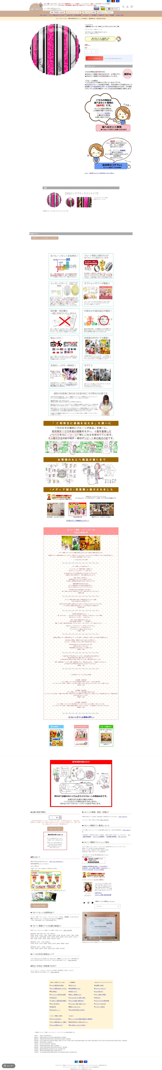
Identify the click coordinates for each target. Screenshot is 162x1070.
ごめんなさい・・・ (55, 1010)
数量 (86, 48)
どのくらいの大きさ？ (55, 1019)
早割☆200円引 (43, 15)
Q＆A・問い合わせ (54, 1003)
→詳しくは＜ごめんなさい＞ (56, 861)
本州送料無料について (74, 988)
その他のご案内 (119, 15)
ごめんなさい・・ (105, 868)
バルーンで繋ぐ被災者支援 (103, 895)
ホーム (86, 173)
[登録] (118, 906)
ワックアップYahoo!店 (87, 869)
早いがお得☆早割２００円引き (77, 1010)
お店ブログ (98, 893)
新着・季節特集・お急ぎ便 (57, 12)
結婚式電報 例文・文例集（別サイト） (78, 1022)
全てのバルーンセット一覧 (73, 12)
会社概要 (112, 15)
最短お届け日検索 (39, 906)
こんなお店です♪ (99, 991)
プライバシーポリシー (100, 988)
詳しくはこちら (55, 829)
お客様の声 (101, 15)
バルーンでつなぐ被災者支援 (102, 1000)
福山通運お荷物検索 (111, 836)
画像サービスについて (74, 1006)
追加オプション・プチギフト (105, 12)
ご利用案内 (94, 15)
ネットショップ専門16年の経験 (58, 994)
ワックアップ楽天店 (99, 869)
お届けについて (73, 991)
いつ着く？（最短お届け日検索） (58, 1000)
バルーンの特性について (56, 1025)
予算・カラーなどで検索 (89, 12)
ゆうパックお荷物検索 (98, 836)
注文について (72, 985)
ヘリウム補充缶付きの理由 (56, 985)
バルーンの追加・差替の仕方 (76, 1000)
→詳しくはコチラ (35, 870)
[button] (123, 7)
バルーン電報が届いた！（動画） (58, 1022)
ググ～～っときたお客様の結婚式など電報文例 (80, 1019)
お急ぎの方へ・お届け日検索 (74, 15)
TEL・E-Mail (85, 856)
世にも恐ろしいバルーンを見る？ (77, 1025)
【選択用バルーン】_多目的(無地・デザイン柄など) (101, 173)
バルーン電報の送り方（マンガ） (58, 988)
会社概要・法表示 (99, 985)
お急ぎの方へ (53, 997)
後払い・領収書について (75, 994)
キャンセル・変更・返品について (77, 1003)
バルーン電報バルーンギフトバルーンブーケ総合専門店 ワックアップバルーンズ (77, 1065)
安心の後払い (53, 991)
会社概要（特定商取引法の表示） (90, 866)
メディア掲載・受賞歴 (94, 868)
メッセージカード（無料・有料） (77, 997)
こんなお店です (103, 866)
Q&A (107, 15)
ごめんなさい (86, 15)
